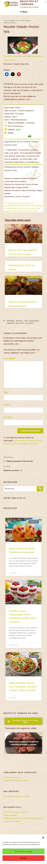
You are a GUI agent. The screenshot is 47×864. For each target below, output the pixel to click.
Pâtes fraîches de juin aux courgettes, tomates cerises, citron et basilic (23, 687)
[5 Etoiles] (12, 84)
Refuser (23, 858)
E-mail (7, 405)
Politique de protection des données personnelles (23, 818)
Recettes (7, 56)
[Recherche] (40, 488)
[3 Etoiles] (8, 84)
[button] (43, 837)
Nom (6, 392)
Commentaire (10, 358)
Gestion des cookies (12, 821)
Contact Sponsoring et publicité (16, 780)
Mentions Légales (10, 815)
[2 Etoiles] (6, 84)
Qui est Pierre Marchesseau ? (15, 812)
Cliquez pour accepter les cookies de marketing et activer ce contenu (23, 743)
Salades (24, 56)
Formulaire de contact (12, 777)
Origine (6, 60)
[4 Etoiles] (10, 84)
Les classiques (37, 56)
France (13, 60)
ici (31, 99)
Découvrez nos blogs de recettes (17, 796)
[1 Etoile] (5, 84)
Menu (25, 12)
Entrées (15, 56)
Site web (7, 417)
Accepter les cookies (23, 851)
